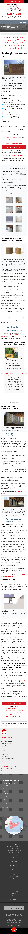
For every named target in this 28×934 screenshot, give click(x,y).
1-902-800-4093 (14, 920)
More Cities (5, 807)
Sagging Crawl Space (7, 752)
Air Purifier (14, 861)
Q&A (14, 874)
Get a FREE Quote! (14, 147)
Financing (14, 880)
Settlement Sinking (6, 743)
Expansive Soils (6, 746)
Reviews (14, 889)
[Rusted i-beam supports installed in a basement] (19, 209)
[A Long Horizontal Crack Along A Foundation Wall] (19, 228)
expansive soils (9, 172)
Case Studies (14, 886)
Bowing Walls (5, 745)
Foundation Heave (6, 756)
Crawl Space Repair (14, 852)
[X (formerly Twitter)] (12, 899)
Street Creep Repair (6, 760)
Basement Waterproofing (14, 846)
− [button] (21, 830)
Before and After (14, 891)
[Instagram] (18, 899)
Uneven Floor (5, 754)
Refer (14, 859)
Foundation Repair (7, 737)
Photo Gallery (4, 770)
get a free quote (14, 908)
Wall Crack (4, 751)
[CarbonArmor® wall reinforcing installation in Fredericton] (14, 502)
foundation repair (7, 583)
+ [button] (21, 828)
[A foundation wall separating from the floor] (19, 199)
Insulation (14, 857)
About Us (14, 869)
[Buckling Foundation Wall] (9, 209)
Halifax (4, 787)
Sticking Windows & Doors (8, 758)
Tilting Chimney (5, 761)
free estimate (4, 725)
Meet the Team (14, 876)
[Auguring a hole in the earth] (11, 352)
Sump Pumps (14, 855)
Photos (14, 893)
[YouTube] (14, 899)
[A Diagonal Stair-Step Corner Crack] (19, 219)
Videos (14, 895)
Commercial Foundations (14, 850)
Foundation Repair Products (8, 766)
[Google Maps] (16, 899)
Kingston (5, 788)
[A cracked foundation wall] (9, 199)
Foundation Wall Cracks (11, 708)
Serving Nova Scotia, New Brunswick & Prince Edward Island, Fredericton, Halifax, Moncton (14, 17)
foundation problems (15, 302)
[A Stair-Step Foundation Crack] (9, 219)
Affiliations (14, 878)
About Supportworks (6, 768)
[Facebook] (10, 899)
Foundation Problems (7, 741)
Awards (14, 872)
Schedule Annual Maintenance (14, 1)
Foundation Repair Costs (7, 764)
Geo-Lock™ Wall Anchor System (14, 710)
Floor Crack (4, 749)
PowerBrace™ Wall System (8, 137)
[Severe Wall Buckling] (9, 228)
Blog (14, 867)
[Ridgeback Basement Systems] (14, 929)
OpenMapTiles (11, 832)
